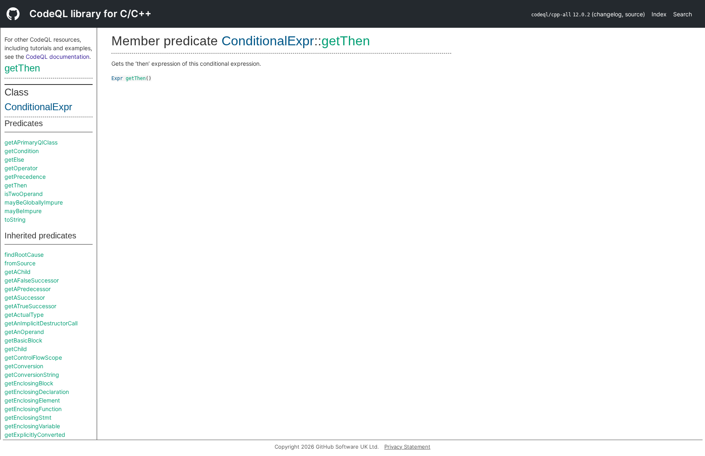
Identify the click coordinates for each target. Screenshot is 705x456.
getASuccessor (24, 297)
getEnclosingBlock (28, 383)
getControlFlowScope (33, 357)
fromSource (19, 263)
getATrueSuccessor (30, 306)
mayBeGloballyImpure (33, 202)
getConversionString (31, 374)
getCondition (21, 150)
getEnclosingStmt (27, 417)
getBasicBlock (23, 340)
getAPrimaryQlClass (31, 142)
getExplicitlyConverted (34, 434)
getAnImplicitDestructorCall (41, 323)
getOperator (21, 168)
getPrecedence (25, 176)
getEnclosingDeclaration (36, 391)
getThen (22, 67)
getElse (14, 159)
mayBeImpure (23, 210)
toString (15, 219)
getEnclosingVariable (32, 426)
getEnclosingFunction (33, 408)
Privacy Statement (407, 446)
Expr (117, 78)
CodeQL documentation (57, 56)
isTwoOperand (23, 193)
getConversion (23, 366)
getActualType (24, 314)
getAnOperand (24, 331)
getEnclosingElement (32, 400)
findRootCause (24, 254)
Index (659, 14)
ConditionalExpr (38, 106)
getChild (15, 348)
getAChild (17, 271)
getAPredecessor (27, 288)
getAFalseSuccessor (31, 280)
